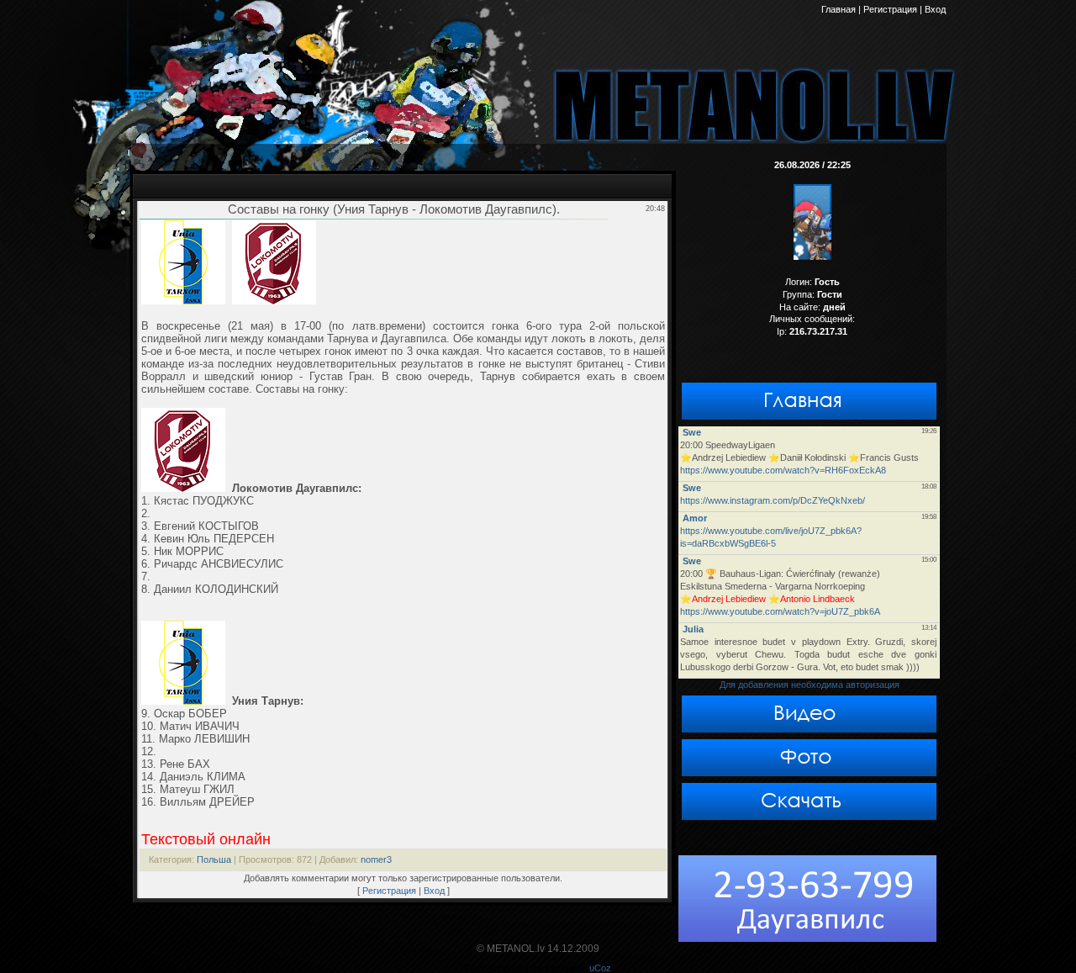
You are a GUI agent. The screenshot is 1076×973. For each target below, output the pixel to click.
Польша (214, 859)
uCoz (600, 968)
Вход (434, 891)
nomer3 (376, 859)
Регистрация (389, 891)
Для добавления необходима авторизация (809, 685)
